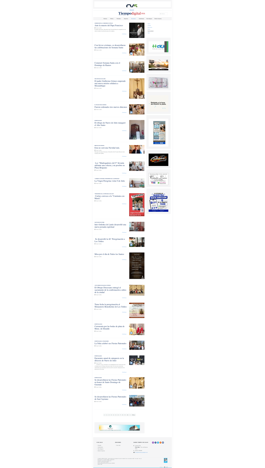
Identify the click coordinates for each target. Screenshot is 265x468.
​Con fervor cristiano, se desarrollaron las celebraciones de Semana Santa (110, 46)
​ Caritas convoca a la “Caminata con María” (109, 197)
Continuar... (124, 33)
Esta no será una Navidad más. (107, 147)
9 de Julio (132, 9)
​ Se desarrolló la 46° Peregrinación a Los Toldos (110, 240)
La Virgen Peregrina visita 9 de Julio (110, 180)
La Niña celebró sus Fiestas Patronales (110, 343)
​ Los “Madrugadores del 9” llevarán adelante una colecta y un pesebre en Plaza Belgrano (110, 165)
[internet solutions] (163, 467)
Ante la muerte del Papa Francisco (109, 25)
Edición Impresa (101, 450)
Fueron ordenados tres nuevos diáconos (111, 107)
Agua (149, 32)
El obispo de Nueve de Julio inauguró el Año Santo (110, 123)
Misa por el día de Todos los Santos (109, 254)
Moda (149, 29)
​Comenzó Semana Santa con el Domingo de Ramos (107, 63)
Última (133, 414)
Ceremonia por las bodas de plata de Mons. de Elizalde (109, 327)
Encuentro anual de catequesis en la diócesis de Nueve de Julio (109, 359)
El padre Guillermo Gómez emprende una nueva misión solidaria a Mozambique (110, 83)
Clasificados (100, 447)
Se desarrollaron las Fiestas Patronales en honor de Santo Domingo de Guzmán (110, 382)
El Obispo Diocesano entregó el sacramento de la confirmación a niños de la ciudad (110, 290)
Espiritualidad (150, 31)
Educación (150, 27)
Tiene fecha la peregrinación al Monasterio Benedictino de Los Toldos (111, 305)
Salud (149, 23)
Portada (99, 445)
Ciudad (149, 25)
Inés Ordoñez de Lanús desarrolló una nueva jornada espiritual (110, 225)
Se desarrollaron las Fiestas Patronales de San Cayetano (110, 397)
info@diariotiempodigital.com (141, 452)
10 (127, 414)
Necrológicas (100, 448)
